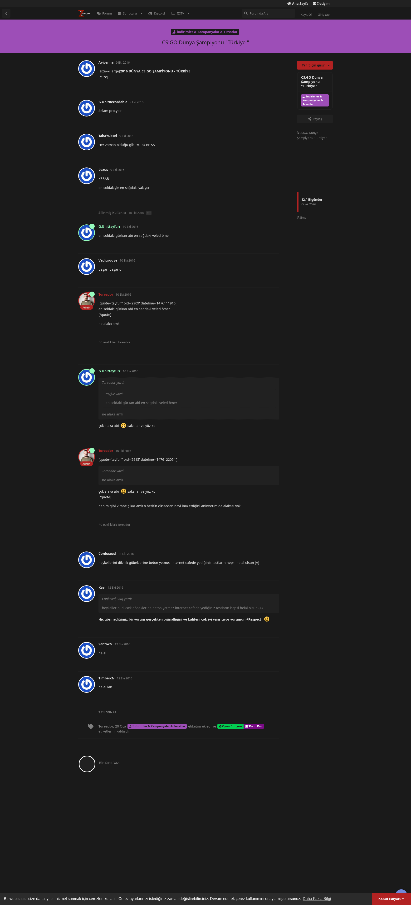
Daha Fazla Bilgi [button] (317, 899)
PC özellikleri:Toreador (114, 342)
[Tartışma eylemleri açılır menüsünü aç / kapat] (329, 65)
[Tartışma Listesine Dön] (6, 13)
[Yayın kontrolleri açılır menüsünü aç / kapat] (275, 86)
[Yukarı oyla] (242, 86)
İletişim (323, 3)
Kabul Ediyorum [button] (391, 899)
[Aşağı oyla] (253, 86)
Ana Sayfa (299, 3)
